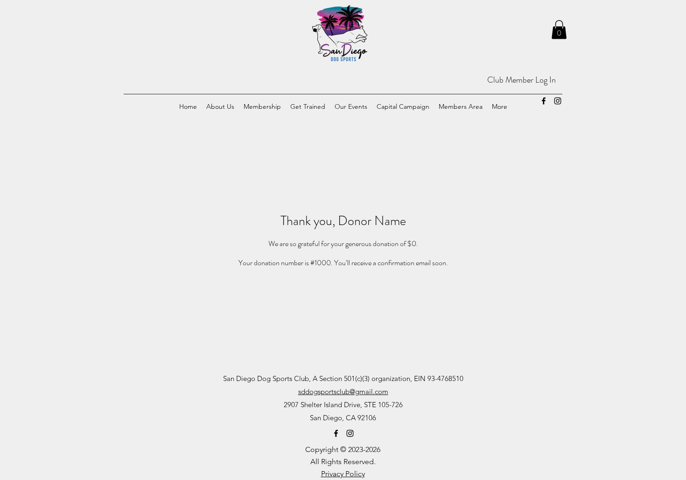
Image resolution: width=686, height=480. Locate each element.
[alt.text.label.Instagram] (557, 101)
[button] (559, 29)
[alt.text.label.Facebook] (543, 101)
